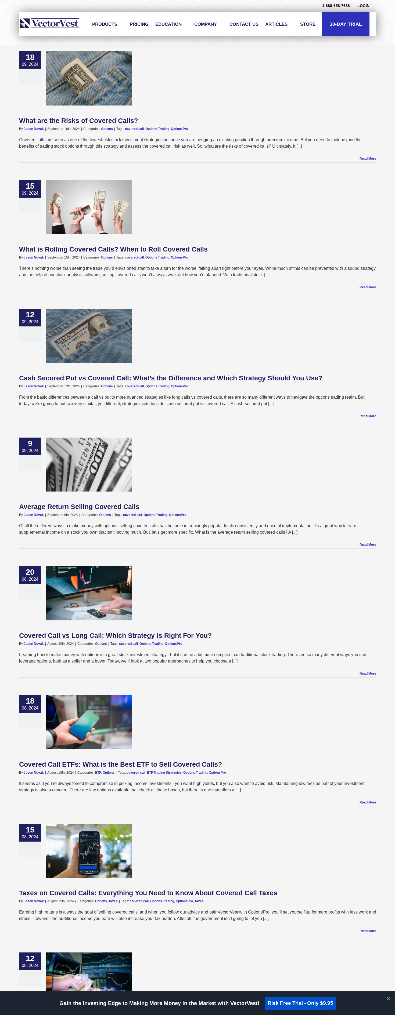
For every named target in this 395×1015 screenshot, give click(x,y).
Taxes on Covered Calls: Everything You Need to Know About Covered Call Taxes (148, 893)
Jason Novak (34, 129)
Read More (368, 159)
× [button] (388, 998)
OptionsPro (179, 129)
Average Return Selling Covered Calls (79, 506)
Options (107, 129)
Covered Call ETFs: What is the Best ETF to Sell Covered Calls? (120, 764)
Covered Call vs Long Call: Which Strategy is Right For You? (115, 635)
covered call (134, 129)
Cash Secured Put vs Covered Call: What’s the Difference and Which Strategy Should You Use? (170, 378)
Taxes (113, 901)
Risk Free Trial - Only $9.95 (300, 1003)
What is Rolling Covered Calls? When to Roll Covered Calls (113, 249)
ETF (98, 772)
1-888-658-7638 (336, 5)
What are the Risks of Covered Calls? (78, 120)
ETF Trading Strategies (164, 772)
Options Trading (157, 129)
